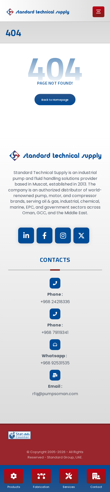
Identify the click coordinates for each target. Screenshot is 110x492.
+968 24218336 (55, 302)
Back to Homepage (55, 99)
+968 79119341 (55, 332)
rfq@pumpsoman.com (55, 394)
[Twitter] (81, 235)
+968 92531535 (55, 363)
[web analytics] (19, 435)
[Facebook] (44, 235)
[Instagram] (63, 235)
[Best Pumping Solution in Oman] (38, 12)
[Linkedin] (26, 235)
